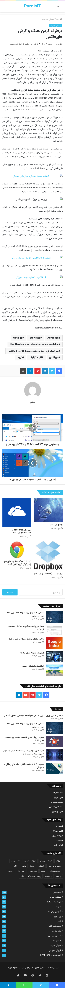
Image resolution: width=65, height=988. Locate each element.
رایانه (16, 866)
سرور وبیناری (57, 811)
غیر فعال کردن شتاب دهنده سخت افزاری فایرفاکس (33, 351)
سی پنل (21, 871)
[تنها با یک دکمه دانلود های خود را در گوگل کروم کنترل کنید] (16, 550)
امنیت (58, 906)
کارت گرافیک (35, 357)
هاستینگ (57, 940)
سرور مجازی (32, 871)
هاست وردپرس (56, 802)
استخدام (59, 826)
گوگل (22, 876)
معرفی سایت (55, 945)
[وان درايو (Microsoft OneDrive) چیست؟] (16, 512)
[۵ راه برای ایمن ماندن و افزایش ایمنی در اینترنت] (54, 630)
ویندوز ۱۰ (48, 876)
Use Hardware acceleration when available (34, 344)
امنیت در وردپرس (54, 866)
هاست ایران (58, 792)
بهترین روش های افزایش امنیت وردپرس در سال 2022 (24, 739)
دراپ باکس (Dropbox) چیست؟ (48, 573)
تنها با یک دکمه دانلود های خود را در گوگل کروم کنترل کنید (17, 563)
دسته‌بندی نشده (54, 926)
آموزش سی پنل (46, 860)
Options (17, 338)
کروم (20, 357)
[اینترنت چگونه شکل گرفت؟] (54, 656)
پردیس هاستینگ (34, 876)
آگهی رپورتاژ (58, 831)
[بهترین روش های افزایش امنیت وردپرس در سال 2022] (54, 741)
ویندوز (58, 876)
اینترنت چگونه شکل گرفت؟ (32, 653)
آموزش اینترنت (48, 19)
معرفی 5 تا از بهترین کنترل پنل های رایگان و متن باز (24, 766)
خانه (58, 19)
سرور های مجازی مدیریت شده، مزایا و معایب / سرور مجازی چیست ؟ (23, 752)
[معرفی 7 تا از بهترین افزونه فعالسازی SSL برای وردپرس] (54, 617)
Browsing (34, 338)
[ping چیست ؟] (48, 510)
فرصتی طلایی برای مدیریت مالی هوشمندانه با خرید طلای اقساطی (33, 715)
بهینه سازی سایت (53, 901)
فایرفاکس (53, 357)
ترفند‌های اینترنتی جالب (33, 666)
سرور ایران (58, 797)
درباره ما (59, 840)
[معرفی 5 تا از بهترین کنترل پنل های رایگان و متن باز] (54, 768)
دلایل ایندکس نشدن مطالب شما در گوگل (26, 639)
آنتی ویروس (15, 860)
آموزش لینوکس (54, 935)
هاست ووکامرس (56, 806)
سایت (43, 871)
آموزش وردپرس (30, 860)
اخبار (59, 921)
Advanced (52, 338)
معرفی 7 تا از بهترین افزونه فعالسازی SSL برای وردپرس (25, 614)
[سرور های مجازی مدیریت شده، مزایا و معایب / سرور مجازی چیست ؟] (54, 755)
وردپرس (10, 871)
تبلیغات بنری (57, 835)
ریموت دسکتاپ (55, 871)
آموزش (58, 860)
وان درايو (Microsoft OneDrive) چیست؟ (21, 531)
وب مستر (57, 892)
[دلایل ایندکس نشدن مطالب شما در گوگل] (54, 643)
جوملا (32, 866)
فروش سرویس (55, 950)
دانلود (24, 866)
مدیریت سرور (55, 931)
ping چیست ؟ (56, 524)
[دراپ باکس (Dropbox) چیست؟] (48, 556)
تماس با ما (58, 845)
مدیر (58, 44)
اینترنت (41, 866)
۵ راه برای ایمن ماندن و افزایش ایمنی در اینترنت (26, 628)
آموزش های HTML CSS (50, 955)
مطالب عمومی (55, 897)
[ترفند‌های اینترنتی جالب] (54, 670)
